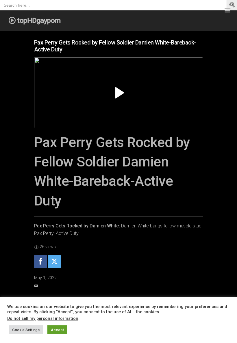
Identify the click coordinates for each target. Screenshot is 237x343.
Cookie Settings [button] (26, 330)
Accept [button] (57, 330)
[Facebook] (40, 261)
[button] (233, 5)
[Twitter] (54, 261)
